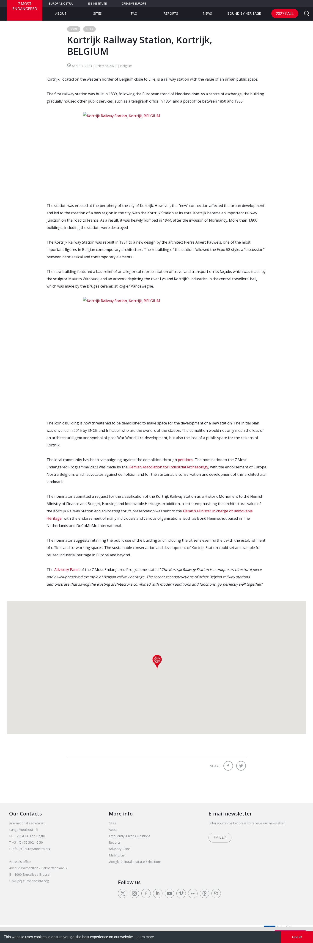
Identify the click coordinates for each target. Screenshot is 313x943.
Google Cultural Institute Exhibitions (135, 861)
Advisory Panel (67, 569)
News (207, 13)
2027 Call (285, 13)
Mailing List (117, 855)
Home (73, 29)
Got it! (297, 937)
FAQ (134, 13)
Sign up (220, 837)
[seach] (306, 14)
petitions (185, 459)
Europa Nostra (61, 3)
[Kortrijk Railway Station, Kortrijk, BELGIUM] (156, 153)
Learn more (144, 937)
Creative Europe (134, 3)
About (60, 13)
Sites (97, 13)
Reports (171, 13)
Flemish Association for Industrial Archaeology (168, 467)
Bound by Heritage (244, 13)
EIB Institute (97, 3)
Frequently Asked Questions (129, 836)
